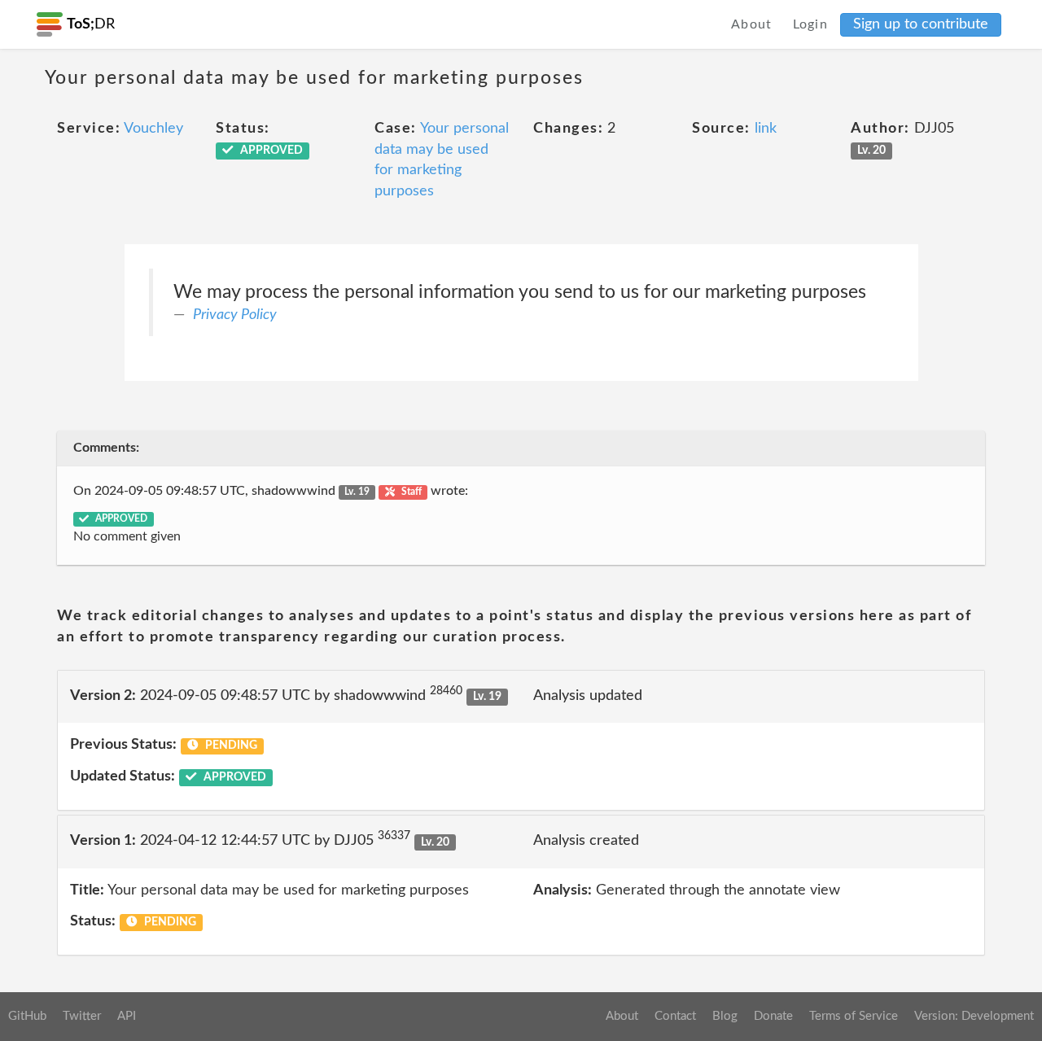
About (752, 24)
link (766, 128)
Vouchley (153, 128)
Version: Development (974, 1016)
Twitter (82, 1016)
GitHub (27, 1016)
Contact (675, 1016)
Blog (725, 1016)
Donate (773, 1016)
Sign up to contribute (920, 24)
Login (811, 24)
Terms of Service (853, 1016)
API (126, 1016)
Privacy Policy (235, 315)
